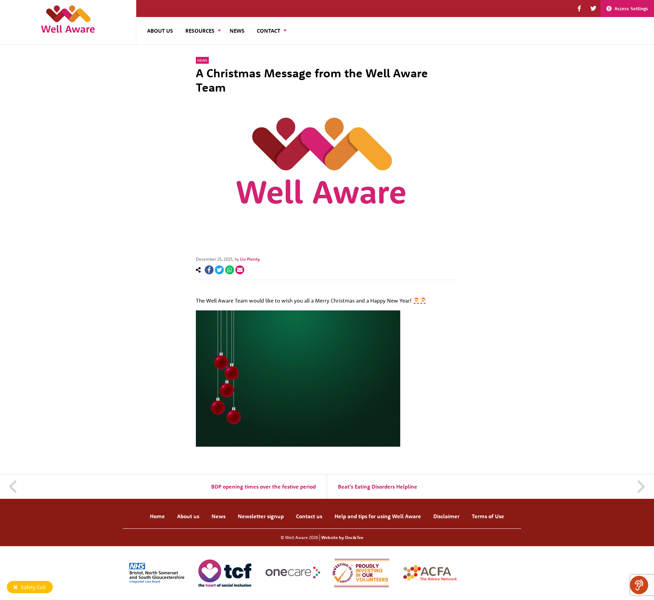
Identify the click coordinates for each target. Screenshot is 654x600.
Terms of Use (488, 516)
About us (188, 516)
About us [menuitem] (160, 30)
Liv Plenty (250, 259)
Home (157, 516)
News (202, 60)
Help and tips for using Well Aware (377, 516)
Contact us (309, 516)
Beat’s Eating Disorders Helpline (377, 486)
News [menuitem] (237, 30)
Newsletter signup (261, 516)
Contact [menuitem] (268, 30)
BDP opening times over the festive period (263, 486)
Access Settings (631, 8)
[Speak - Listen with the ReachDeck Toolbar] (639, 585)
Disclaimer (446, 516)
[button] (579, 8)
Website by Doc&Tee (342, 537)
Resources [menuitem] (200, 30)
